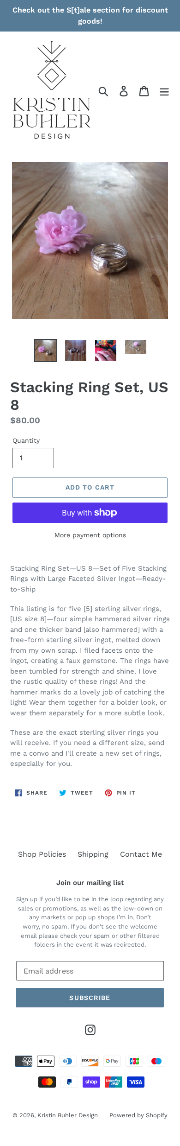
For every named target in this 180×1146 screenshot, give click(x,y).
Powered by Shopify (138, 1115)
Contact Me (141, 854)
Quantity (26, 440)
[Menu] (164, 90)
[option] (46, 350)
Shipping (93, 854)
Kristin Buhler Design (67, 1115)
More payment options (90, 535)
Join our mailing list (90, 883)
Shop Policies (42, 854)
